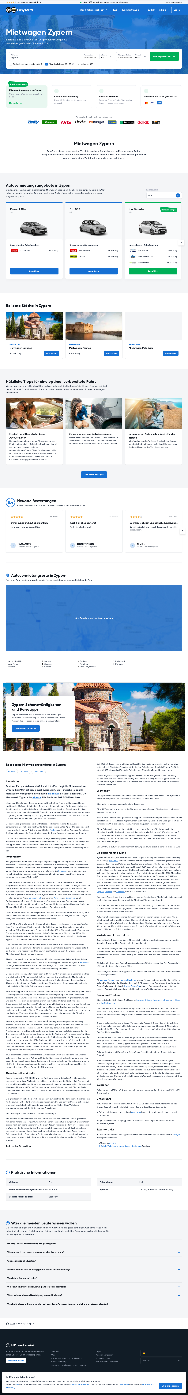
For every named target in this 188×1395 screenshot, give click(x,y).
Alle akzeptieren (170, 1385)
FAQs (53, 1355)
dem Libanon (164, 1000)
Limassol (48, 664)
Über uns (55, 1351)
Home (12, 1324)
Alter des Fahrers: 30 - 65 (60, 64)
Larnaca (47, 661)
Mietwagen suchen (24, 728)
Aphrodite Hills (15, 661)
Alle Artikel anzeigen (94, 474)
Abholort (14, 55)
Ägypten (58, 898)
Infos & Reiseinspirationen (92, 9)
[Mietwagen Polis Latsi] (153, 326)
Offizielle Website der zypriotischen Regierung (120, 1146)
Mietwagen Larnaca (20, 347)
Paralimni (84, 664)
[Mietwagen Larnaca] (34, 326)
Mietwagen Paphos (80, 347)
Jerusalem (83, 962)
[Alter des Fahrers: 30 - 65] (46, 64)
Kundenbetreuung (130, 9)
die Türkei (53, 793)
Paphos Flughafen (128, 980)
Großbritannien (108, 1003)
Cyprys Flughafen (132, 986)
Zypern (112, 1143)
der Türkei (176, 1000)
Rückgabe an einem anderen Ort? (27, 64)
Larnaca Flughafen (108, 980)
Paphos (83, 661)
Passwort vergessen (104, 1355)
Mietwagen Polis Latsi (141, 347)
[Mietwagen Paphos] (94, 326)
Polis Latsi (120, 661)
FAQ (115, 9)
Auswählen (34, 271)
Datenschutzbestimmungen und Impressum (69, 1365)
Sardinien (70, 898)
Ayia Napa (13, 664)
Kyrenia (11, 666)
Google (176, 1134)
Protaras (119, 664)
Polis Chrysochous (88, 666)
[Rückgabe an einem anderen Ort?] (10, 64)
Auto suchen (51, 353)
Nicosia (47, 666)
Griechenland (35, 898)
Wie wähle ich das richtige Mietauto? (66, 1358)
